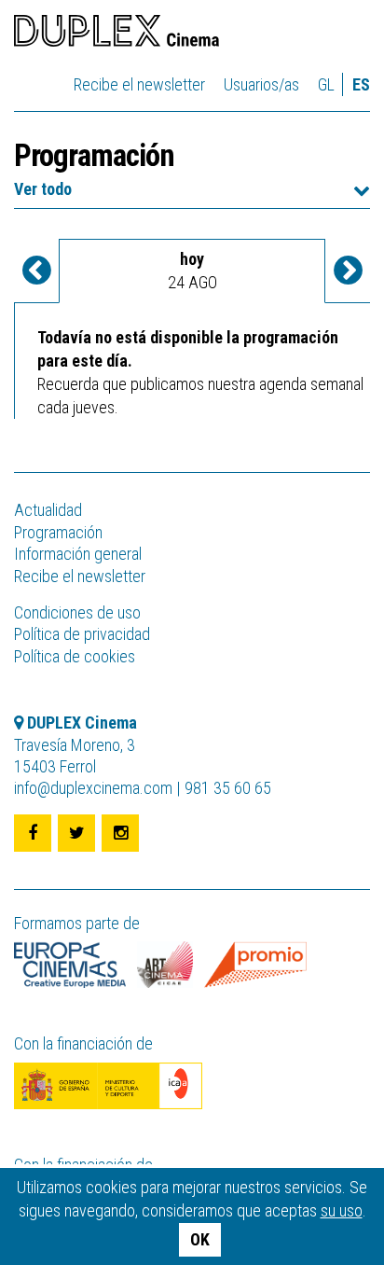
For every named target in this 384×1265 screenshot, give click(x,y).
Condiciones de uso (77, 612)
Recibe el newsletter (139, 84)
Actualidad (48, 510)
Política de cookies (74, 656)
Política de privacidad (82, 634)
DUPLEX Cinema (116, 33)
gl (326, 84)
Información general (78, 553)
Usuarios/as (261, 84)
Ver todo (43, 189)
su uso (342, 1210)
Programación (58, 532)
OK (200, 1239)
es (361, 84)
